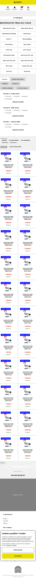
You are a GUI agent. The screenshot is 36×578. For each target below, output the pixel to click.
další (33, 466)
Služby (5, 518)
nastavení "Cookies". (11, 545)
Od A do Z (5, 142)
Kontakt (5, 521)
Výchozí (4, 140)
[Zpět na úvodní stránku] (18, 2)
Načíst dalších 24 (18, 471)
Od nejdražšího (25, 140)
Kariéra (5, 523)
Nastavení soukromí (18, 576)
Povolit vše (18, 556)
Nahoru (3, 462)
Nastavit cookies (18, 495)
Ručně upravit (18, 550)
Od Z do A (13, 142)
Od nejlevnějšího (14, 140)
